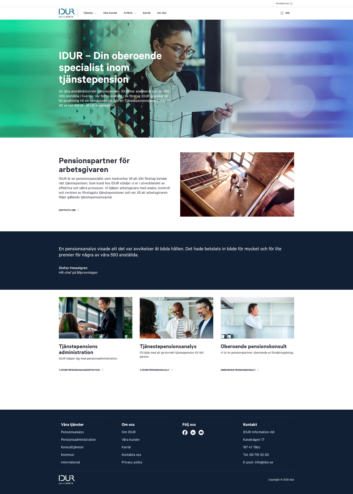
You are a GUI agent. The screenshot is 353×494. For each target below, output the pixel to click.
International (70, 462)
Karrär (126, 447)
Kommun (67, 455)
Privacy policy (132, 462)
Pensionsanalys (72, 432)
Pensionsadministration (78, 440)
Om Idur (162, 13)
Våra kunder (110, 13)
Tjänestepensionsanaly (154, 370)
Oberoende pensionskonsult (238, 370)
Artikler (128, 13)
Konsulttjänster (72, 447)
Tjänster (88, 13)
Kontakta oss (282, 3)
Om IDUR (129, 432)
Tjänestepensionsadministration (79, 370)
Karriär (147, 13)
